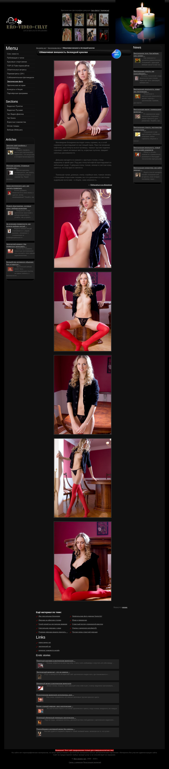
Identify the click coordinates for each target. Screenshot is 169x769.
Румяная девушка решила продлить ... (53, 632)
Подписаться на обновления (101, 185)
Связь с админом (76, 762)
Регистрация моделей (92, 762)
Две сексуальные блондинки (49, 616)
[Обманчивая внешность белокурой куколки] (26, 24)
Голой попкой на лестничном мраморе (53, 624)
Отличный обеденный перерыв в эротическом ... (56, 718)
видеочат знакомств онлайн (49, 650)
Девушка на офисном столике (50, 620)
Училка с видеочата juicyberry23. (84, 628)
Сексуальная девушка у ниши (50, 628)
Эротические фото (54, 48)
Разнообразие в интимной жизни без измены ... (55, 729)
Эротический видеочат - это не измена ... (53, 672)
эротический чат (45, 646)
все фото (95, 10)
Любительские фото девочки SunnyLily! (87, 616)
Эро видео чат (41, 48)
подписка (105, 10)
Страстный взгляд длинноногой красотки (87, 624)
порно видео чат (45, 642)
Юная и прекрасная (79, 620)
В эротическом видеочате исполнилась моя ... (55, 695)
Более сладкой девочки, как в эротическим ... (54, 706)
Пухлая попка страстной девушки (84, 632)
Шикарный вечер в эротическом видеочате (53, 683)
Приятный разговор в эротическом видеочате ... (55, 661)
